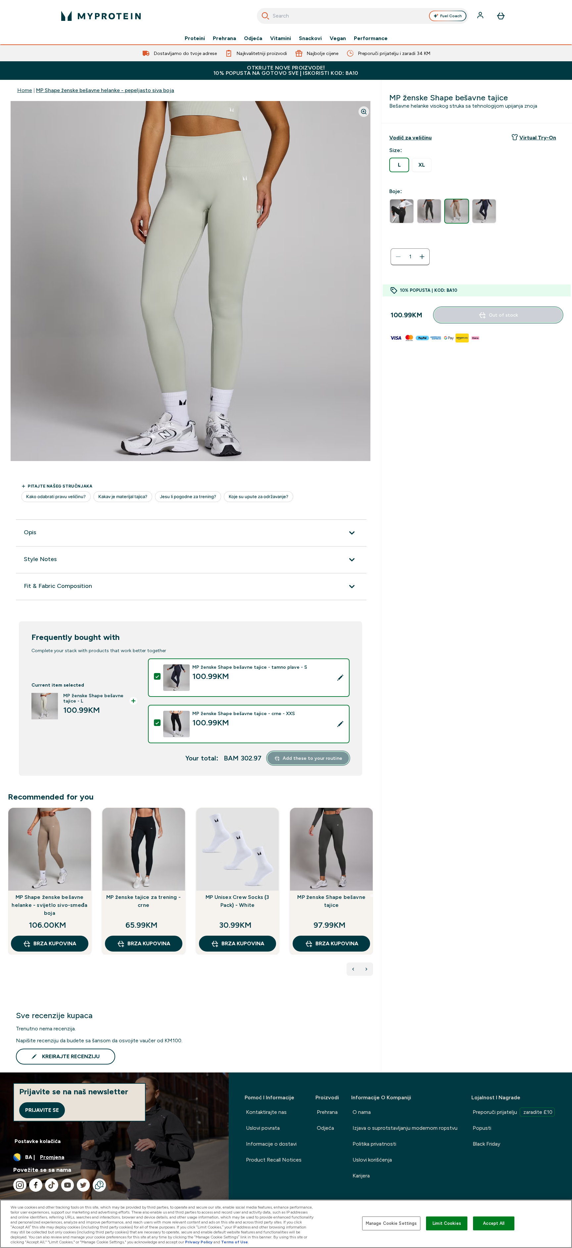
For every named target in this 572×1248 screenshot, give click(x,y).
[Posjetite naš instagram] (19, 1185)
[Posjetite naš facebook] (35, 1185)
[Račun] (481, 16)
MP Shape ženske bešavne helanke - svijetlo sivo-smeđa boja (49, 905)
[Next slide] (371, 895)
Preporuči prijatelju (512, 1112)
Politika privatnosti (374, 1144)
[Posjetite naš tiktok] (51, 1185)
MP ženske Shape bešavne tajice (331, 901)
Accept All (493, 1223)
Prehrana (224, 38)
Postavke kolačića (38, 1141)
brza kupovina (54, 943)
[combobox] (362, 16)
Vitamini (280, 38)
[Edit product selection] (340, 677)
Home (24, 90)
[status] (410, 257)
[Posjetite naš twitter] (83, 1185)
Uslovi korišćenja (372, 1160)
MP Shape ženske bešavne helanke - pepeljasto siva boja (105, 90)
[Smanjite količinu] (398, 257)
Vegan (338, 38)
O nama (362, 1112)
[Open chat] (99, 1185)
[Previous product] (353, 969)
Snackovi (310, 38)
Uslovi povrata (263, 1128)
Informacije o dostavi (271, 1144)
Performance (371, 38)
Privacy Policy (199, 1242)
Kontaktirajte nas (266, 1112)
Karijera (361, 1175)
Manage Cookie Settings (391, 1223)
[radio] (399, 165)
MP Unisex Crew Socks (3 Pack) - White (237, 901)
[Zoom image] (363, 111)
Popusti (482, 1128)
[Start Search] (265, 16)
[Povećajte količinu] (422, 257)
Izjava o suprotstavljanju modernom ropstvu (405, 1128)
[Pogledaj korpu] (501, 16)
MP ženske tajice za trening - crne (143, 901)
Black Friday (486, 1144)
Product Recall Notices (274, 1160)
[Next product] (366, 969)
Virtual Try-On (537, 137)
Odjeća (253, 38)
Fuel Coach (451, 16)
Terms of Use (234, 1242)
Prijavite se (42, 1110)
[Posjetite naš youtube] (67, 1185)
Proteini (195, 38)
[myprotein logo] (101, 16)
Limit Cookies (447, 1223)
